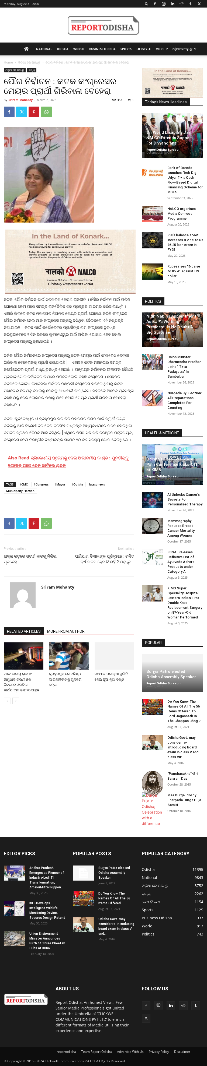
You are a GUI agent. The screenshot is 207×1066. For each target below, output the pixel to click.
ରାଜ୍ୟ (32, 70)
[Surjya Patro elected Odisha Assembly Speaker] (83, 873)
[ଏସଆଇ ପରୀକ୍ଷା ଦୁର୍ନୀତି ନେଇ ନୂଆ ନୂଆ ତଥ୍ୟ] (114, 656)
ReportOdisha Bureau (162, 149)
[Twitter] (199, 4)
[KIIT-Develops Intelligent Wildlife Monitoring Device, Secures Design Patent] (14, 908)
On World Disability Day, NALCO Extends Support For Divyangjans (169, 138)
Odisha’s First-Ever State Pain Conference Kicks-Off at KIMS (172, 464)
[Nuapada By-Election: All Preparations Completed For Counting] (152, 398)
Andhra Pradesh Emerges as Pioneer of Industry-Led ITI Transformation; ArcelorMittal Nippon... (46, 877)
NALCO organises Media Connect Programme (181, 213)
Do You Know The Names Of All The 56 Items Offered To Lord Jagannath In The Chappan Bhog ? (184, 711)
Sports (126, 49)
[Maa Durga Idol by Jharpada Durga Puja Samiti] (152, 809)
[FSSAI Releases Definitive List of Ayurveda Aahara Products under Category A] (152, 557)
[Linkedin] (172, 4)
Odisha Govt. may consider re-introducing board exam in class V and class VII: (183, 747)
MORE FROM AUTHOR (66, 631)
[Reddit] (181, 4)
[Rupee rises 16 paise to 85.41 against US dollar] (152, 271)
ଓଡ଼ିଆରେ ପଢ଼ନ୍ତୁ (182, 49)
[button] (147, 4)
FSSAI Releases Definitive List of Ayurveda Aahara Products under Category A (180, 562)
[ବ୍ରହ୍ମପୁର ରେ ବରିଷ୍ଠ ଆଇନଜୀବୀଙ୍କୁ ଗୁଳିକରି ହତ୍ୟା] (69, 656)
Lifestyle (143, 49)
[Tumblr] (190, 4)
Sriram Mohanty (21, 100)
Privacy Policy (159, 1051)
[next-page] (15, 701)
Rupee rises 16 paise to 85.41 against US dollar (183, 271)
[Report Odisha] (103, 25)
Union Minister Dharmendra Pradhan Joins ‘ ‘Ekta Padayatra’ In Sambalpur (184, 366)
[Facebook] (155, 4)
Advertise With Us (130, 1051)
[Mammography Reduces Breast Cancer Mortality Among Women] (152, 526)
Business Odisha (102, 49)
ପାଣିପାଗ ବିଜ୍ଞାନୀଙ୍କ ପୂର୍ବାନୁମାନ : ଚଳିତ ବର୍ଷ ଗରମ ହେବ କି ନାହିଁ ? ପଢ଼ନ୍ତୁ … (104, 559)
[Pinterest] (34, 112)
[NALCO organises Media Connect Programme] (152, 214)
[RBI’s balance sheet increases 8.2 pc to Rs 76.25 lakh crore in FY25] (152, 240)
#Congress (41, 484)
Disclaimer (182, 1051)
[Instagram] (164, 4)
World (78, 49)
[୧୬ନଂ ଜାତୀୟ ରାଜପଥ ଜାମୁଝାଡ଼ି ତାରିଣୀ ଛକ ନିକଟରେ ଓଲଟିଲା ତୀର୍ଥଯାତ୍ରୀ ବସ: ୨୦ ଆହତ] (23, 656)
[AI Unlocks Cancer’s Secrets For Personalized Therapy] (152, 500)
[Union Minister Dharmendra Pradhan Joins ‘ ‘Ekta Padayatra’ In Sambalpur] (152, 362)
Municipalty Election (20, 491)
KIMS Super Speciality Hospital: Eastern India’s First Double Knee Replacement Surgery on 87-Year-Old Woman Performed (184, 602)
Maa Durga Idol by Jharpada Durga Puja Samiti (184, 800)
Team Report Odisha (96, 1051)
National (44, 49)
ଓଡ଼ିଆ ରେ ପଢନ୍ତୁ (29, 62)
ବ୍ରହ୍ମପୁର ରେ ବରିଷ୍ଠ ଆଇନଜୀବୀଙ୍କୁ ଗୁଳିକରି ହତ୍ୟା (65, 679)
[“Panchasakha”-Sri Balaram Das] (152, 783)
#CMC (23, 484)
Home (8, 62)
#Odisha (77, 484)
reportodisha (66, 1051)
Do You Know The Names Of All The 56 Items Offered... (114, 898)
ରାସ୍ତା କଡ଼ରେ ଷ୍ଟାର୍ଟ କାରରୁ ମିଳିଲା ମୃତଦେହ (30, 559)
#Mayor (59, 484)
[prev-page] (7, 701)
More (160, 49)
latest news (97, 484)
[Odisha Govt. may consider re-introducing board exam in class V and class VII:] (152, 742)
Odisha (62, 49)
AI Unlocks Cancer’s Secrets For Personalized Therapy (184, 499)
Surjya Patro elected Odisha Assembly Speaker (114, 872)
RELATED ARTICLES (24, 631)
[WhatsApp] (46, 112)
